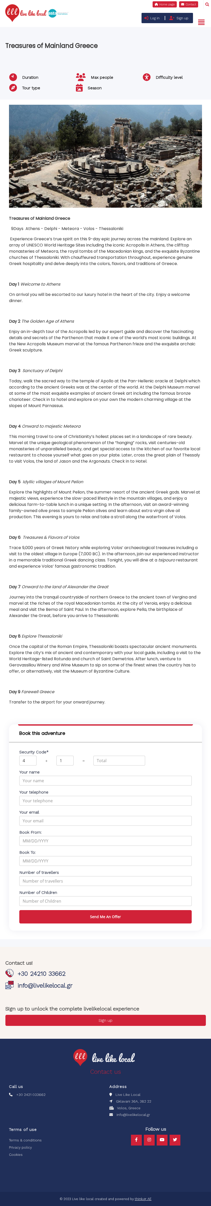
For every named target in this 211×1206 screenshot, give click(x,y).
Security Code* (34, 752)
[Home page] (165, 4)
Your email (29, 812)
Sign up (182, 18)
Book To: (27, 852)
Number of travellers (39, 872)
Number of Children (38, 892)
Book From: (30, 832)
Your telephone (33, 792)
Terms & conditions (25, 1140)
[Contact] (188, 4)
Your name (29, 772)
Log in (155, 18)
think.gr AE (143, 1199)
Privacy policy (20, 1147)
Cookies (16, 1154)
